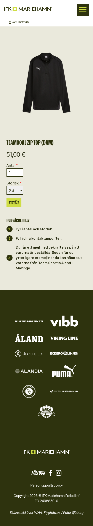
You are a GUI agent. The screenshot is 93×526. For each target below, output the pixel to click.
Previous (6, 83)
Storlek (12, 183)
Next (86, 83)
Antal (10, 165)
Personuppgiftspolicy (46, 485)
